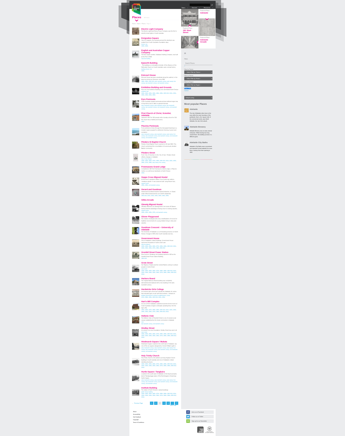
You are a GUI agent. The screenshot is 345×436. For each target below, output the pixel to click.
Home (134, 23)
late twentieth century (151, 83)
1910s (170, 93)
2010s (142, 274)
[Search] (212, 5)
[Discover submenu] (199, 7)
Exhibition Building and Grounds (156, 87)
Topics (139, 23)
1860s (154, 93)
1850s (150, 93)
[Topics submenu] (187, 7)
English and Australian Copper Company (155, 51)
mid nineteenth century (163, 107)
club (142, 322)
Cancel (186, 90)
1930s (142, 95)
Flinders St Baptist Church (153, 142)
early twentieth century (160, 81)
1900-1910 (151, 81)
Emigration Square (150, 38)
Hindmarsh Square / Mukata (154, 342)
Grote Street (147, 263)
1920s (142, 70)
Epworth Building (149, 63)
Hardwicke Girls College (152, 289)
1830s (142, 46)
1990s (168, 272)
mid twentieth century (163, 83)
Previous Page (137, 403)
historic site (144, 44)
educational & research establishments (156, 295)
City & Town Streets (146, 159)
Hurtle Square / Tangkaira (153, 372)
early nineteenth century (147, 105)
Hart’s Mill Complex (150, 301)
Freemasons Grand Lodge (153, 167)
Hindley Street (147, 328)
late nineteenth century (152, 136)
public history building (147, 392)
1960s (154, 95)
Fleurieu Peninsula (150, 126)
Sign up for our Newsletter (199, 421)
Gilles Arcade (147, 200)
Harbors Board (148, 278)
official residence (145, 244)
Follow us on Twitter (197, 416)
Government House (150, 238)
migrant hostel (145, 183)
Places (144, 23)
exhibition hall (144, 91)
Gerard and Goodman (151, 189)
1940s (146, 95)
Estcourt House (148, 75)
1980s (150, 162)
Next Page (174, 405)
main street (144, 269)
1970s (146, 162)
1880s (142, 81)
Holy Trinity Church (150, 356)
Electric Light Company (152, 29)
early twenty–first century (158, 162)
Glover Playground (150, 217)
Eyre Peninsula (148, 99)
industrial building (145, 58)
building (143, 69)
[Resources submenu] (212, 7)
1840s (146, 46)
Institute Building (149, 388)
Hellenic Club (147, 316)
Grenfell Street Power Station (154, 252)
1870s (154, 160)
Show (187, 88)
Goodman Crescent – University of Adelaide (157, 228)
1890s (146, 81)
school (168, 295)
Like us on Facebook (198, 412)
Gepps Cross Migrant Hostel (154, 177)
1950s (150, 95)
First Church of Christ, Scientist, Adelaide (156, 114)
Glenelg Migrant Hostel (151, 204)
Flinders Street (148, 153)
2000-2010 (162, 248)
